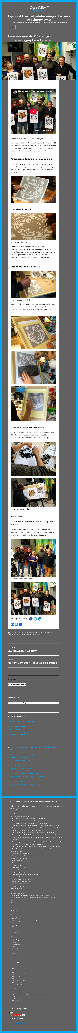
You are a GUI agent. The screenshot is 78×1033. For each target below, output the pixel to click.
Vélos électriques (17, 860)
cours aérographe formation (33, 632)
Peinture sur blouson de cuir (19, 977)
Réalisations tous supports (19, 858)
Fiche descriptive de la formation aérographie (26, 821)
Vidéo (12, 891)
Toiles (13, 927)
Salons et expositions (17, 893)
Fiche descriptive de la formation (20, 919)
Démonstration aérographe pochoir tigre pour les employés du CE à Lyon (36, 825)
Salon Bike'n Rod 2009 (16, 985)
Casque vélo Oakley (16, 779)
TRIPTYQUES (16, 945)
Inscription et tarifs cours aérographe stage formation (29, 818)
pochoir (28, 167)
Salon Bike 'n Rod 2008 (19, 981)
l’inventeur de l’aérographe (20, 853)
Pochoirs (13, 935)
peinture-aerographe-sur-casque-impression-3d (24, 921)
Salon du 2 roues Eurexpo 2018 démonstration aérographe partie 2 (33, 898)
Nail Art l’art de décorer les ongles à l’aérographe (27, 844)
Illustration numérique (16, 929)
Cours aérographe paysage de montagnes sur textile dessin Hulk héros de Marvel (38, 842)
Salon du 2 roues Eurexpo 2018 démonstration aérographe (30, 895)
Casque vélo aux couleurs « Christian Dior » (25, 773)
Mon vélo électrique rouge (19, 771)
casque (14, 951)
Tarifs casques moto (18, 971)
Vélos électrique (15, 997)
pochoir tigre (37, 634)
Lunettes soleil (16, 877)
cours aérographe (21, 634)
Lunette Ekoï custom (18, 941)
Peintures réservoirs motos (19, 983)
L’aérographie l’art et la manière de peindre (25, 856)
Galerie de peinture (16, 925)
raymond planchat (18, 1023)
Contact (13, 902)
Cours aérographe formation (20, 816)
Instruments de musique (20, 884)
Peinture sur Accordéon (18, 724)
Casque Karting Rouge (17, 732)
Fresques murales (16, 957)
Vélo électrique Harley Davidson (21, 734)
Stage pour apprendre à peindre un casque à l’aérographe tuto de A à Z (35, 828)
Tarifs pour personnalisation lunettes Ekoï (25, 874)
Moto (13, 967)
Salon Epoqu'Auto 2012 (17, 991)
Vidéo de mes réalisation (19, 947)
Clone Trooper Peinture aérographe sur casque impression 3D (32, 849)
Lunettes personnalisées (18, 965)
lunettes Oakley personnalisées (20, 961)
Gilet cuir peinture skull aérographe (22, 721)
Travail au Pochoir (16, 888)
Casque (14, 953)
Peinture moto (16, 863)
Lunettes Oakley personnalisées (22, 879)
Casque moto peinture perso (20, 726)
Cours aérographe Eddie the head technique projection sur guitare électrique (37, 835)
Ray (12, 632)
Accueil (13, 814)
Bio (12, 900)
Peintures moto (16, 979)
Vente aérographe (16, 851)
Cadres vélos (16, 870)
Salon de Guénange (16, 989)
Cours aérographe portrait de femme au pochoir (27, 830)
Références (14, 937)
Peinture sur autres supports (19, 973)
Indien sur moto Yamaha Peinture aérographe (26, 784)
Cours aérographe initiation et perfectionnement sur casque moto (33, 832)
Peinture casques (17, 865)
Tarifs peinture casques (19, 867)
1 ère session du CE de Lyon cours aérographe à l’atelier (30, 823)
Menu (11, 27)
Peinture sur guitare (19, 886)
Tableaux (15, 943)
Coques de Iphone (16, 955)
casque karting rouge (17, 729)
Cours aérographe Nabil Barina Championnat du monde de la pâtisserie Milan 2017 (38, 846)
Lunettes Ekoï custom (18, 872)
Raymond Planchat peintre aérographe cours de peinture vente (39, 18)
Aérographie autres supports (21, 881)
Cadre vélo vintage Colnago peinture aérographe (27, 776)
